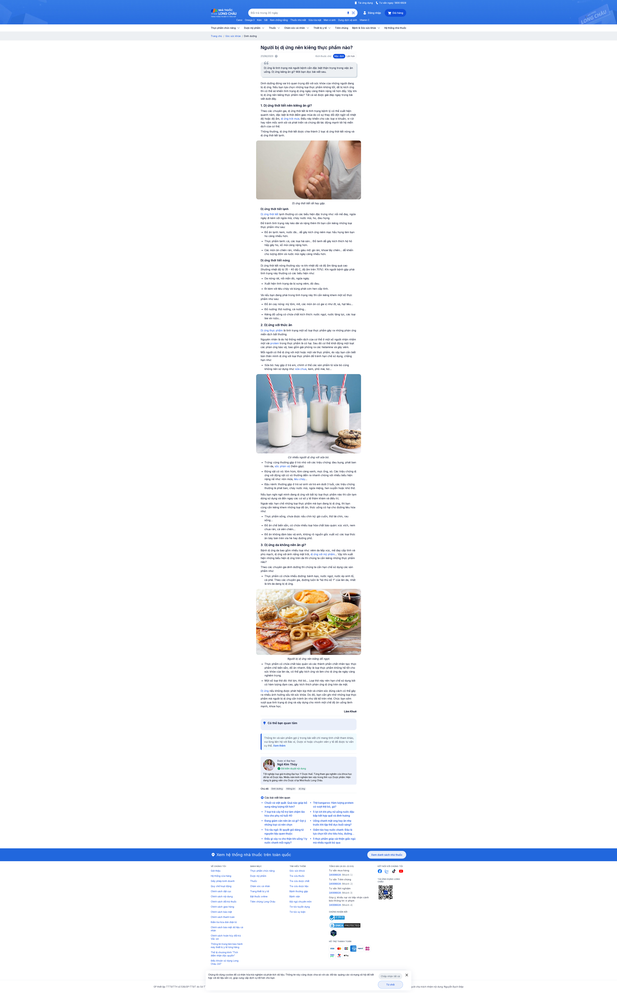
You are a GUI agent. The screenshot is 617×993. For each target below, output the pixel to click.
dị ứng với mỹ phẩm (323, 554)
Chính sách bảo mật (221, 911)
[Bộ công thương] (337, 917)
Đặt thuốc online (259, 896)
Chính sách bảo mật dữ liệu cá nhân (227, 929)
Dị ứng (265, 690)
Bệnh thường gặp (299, 891)
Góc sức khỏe (233, 36)
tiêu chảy (299, 479)
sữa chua (300, 369)
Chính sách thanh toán (223, 917)
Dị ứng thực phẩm (272, 330)
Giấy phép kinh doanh (223, 881)
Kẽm (259, 20)
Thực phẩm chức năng (262, 870)
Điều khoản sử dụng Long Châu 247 (224, 962)
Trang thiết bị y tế (259, 891)
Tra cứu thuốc (297, 876)
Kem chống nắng (279, 20)
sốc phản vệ (282, 466)
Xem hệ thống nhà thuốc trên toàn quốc (254, 854)
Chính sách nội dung (222, 896)
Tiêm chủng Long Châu (262, 901)
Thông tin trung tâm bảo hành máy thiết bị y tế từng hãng (227, 946)
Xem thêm (279, 745)
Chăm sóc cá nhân (260, 886)
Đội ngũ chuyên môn (301, 901)
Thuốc (253, 881)
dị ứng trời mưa (289, 118)
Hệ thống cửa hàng (221, 876)
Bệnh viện (295, 896)
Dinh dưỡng (277, 788)
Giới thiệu (215, 870)
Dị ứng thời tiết (269, 214)
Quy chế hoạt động (221, 886)
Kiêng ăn (290, 788)
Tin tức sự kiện (297, 911)
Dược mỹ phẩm (258, 876)
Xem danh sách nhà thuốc (386, 854)
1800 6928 (400, 2)
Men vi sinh (330, 20)
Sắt (266, 20)
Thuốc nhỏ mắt (298, 20)
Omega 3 (250, 20)
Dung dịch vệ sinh (347, 20)
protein (274, 343)
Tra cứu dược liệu (299, 886)
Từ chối (390, 984)
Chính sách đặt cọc (221, 891)
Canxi (239, 20)
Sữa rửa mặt (314, 20)
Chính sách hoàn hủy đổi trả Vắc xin (226, 937)
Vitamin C (364, 20)
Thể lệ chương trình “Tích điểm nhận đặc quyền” (224, 954)
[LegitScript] (345, 933)
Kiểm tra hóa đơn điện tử (224, 922)
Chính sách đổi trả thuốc (224, 901)
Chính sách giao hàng (222, 906)
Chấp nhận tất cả (390, 976)
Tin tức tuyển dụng (300, 906)
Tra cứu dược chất (299, 881)
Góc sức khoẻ (297, 870)
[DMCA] (345, 925)
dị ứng (302, 788)
